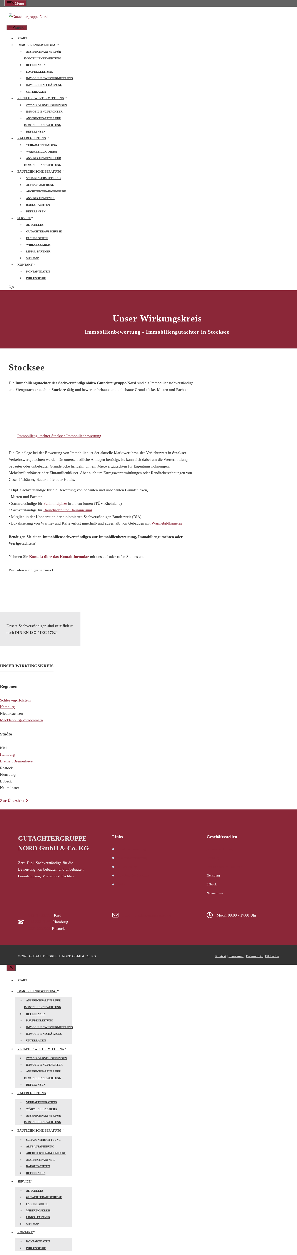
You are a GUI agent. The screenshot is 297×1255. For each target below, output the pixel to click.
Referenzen (35, 65)
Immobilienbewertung (37, 45)
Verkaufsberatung (41, 144)
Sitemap (32, 258)
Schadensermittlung (43, 178)
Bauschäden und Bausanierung (67, 510)
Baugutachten (38, 205)
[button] (12, 287)
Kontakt (25, 264)
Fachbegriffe (37, 238)
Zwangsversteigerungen (46, 105)
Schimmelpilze (55, 503)
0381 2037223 (39, 928)
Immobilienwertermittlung (49, 78)
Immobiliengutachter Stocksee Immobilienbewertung (59, 436)
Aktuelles (34, 224)
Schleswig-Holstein (15, 700)
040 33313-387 (40, 922)
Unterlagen (36, 91)
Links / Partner (38, 251)
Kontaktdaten (38, 271)
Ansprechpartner (40, 198)
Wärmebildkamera (41, 151)
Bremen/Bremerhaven (17, 761)
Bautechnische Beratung (39, 171)
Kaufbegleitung (39, 71)
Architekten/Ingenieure (46, 191)
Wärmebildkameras (167, 523)
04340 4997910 (40, 915)
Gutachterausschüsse (44, 231)
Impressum (236, 956)
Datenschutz (254, 956)
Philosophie (36, 278)
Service (24, 218)
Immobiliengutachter (44, 111)
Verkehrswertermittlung (40, 98)
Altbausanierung (40, 185)
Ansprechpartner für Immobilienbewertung (42, 55)
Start (22, 38)
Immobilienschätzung (44, 85)
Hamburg (7, 707)
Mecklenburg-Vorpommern (21, 720)
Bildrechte (272, 956)
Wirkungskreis (38, 244)
